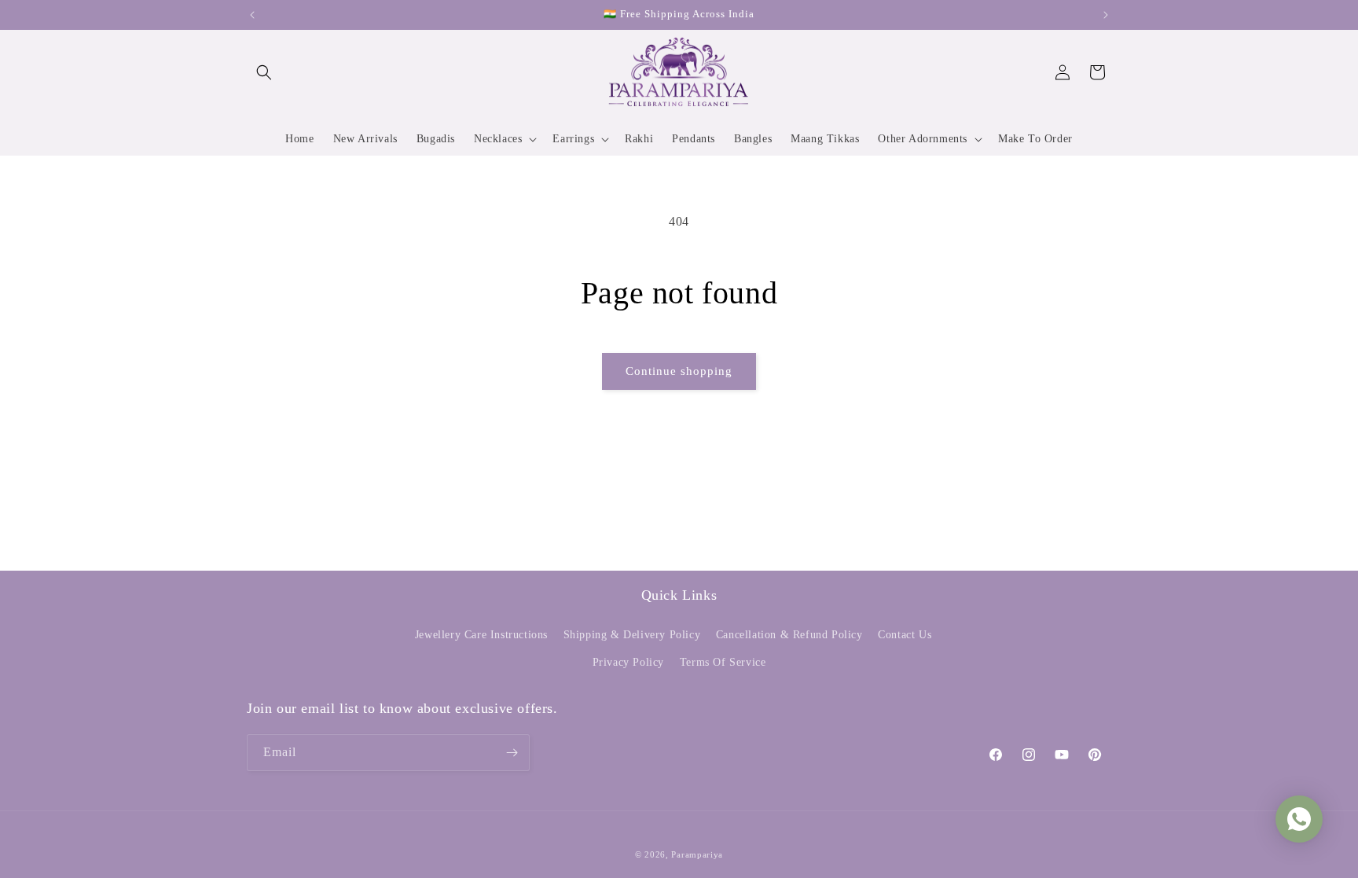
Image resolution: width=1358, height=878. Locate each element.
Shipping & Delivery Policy (632, 635)
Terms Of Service (723, 662)
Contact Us (904, 635)
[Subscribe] (511, 752)
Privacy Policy (628, 662)
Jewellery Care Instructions (481, 635)
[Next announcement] (1105, 15)
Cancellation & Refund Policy (789, 635)
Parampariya (697, 854)
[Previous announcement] (252, 15)
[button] (264, 72)
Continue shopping (679, 371)
